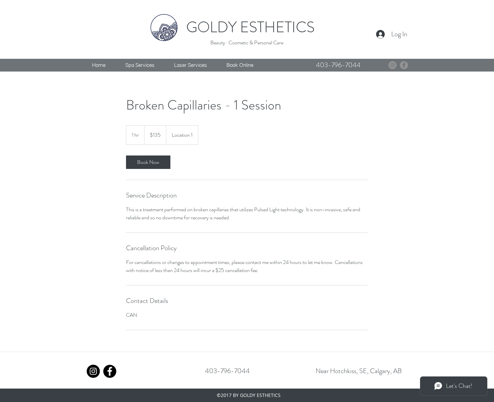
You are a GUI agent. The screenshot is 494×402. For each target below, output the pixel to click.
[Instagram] (392, 65)
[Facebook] (404, 65)
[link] (148, 162)
